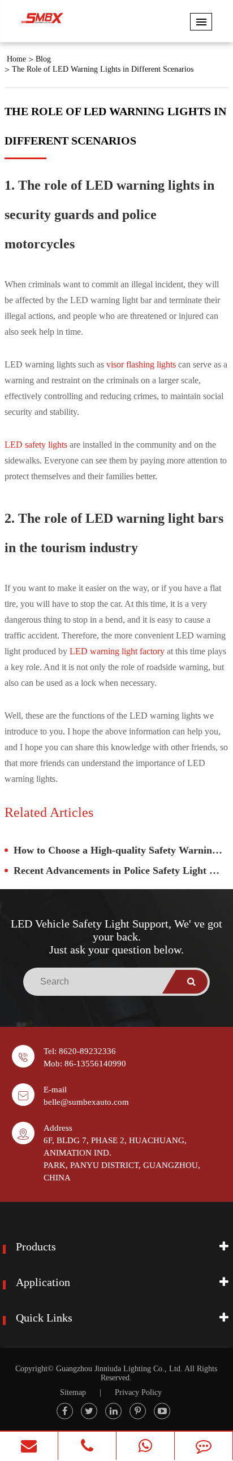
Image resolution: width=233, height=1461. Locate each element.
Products (36, 1246)
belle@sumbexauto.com (86, 1101)
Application (43, 1282)
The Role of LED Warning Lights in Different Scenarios (102, 69)
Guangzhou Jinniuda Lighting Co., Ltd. (119, 1368)
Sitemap (73, 1392)
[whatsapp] (145, 1446)
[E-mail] (29, 1446)
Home (16, 59)
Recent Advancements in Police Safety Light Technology (121, 870)
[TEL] (87, 1446)
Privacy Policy (138, 1392)
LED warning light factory (117, 651)
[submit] (192, 982)
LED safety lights (36, 444)
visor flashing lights (141, 364)
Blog (43, 59)
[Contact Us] (203, 1446)
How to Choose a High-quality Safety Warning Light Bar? (121, 850)
